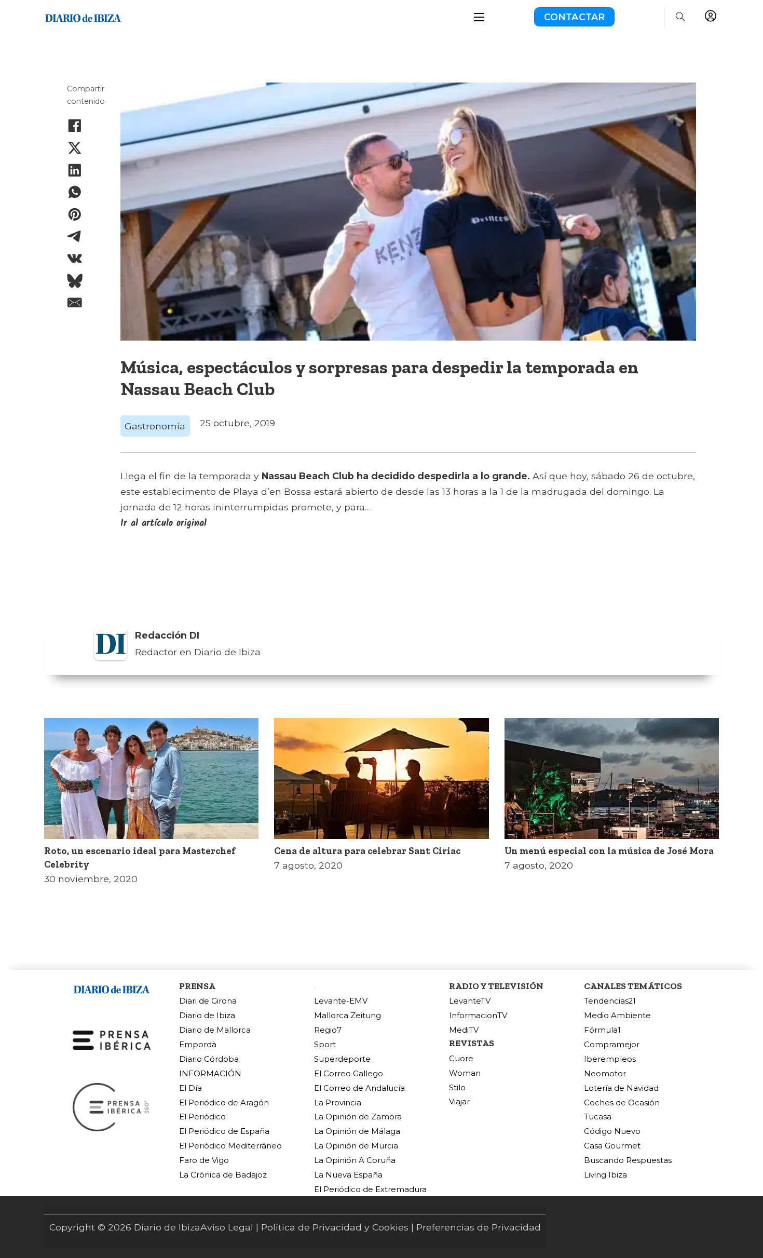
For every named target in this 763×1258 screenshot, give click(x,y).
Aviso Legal (226, 1227)
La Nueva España (348, 1175)
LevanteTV (470, 1001)
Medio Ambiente (617, 1015)
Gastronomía (155, 426)
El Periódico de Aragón (224, 1103)
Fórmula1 (602, 1030)
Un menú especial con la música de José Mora (609, 851)
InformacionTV (478, 1015)
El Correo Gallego (348, 1074)
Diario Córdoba (209, 1059)
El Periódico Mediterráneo (230, 1146)
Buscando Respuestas (628, 1160)
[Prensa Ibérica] (112, 1039)
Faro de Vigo (204, 1160)
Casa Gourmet (612, 1146)
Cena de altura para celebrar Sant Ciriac (367, 851)
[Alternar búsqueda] (680, 17)
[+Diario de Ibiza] (83, 15)
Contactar (574, 16)
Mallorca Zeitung (347, 1015)
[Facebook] (75, 125)
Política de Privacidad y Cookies (334, 1227)
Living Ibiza (605, 1175)
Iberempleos (610, 1059)
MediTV (464, 1030)
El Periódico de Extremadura (370, 1189)
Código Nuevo (612, 1131)
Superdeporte (342, 1059)
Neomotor (605, 1074)
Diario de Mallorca (215, 1030)
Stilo (457, 1088)
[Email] (75, 302)
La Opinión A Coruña (355, 1160)
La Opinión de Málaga (357, 1131)
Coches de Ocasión (622, 1103)
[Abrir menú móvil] (479, 17)
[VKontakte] (75, 258)
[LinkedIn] (75, 170)
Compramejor (611, 1045)
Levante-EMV (340, 1001)
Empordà (197, 1045)
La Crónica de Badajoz (223, 1175)
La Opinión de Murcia (356, 1146)
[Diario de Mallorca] (112, 987)
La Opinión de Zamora (358, 1117)
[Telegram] (75, 236)
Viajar (459, 1102)
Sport (325, 1045)
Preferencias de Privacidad (478, 1227)
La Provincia (337, 1103)
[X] (75, 148)
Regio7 (328, 1030)
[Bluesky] (75, 281)
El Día (190, 1088)
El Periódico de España (224, 1131)
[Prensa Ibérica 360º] (112, 1106)
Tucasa (597, 1117)
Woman (465, 1073)
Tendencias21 (610, 1001)
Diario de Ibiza (207, 1015)
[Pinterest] (75, 214)
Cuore (461, 1059)
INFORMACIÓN (210, 1074)
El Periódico (202, 1117)
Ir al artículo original (163, 523)
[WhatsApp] (75, 192)
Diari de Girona (208, 1001)
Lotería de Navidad (621, 1088)
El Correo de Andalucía (359, 1088)
